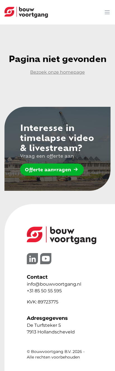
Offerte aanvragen (48, 169)
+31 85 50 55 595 (44, 290)
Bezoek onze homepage (57, 72)
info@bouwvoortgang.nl (54, 284)
